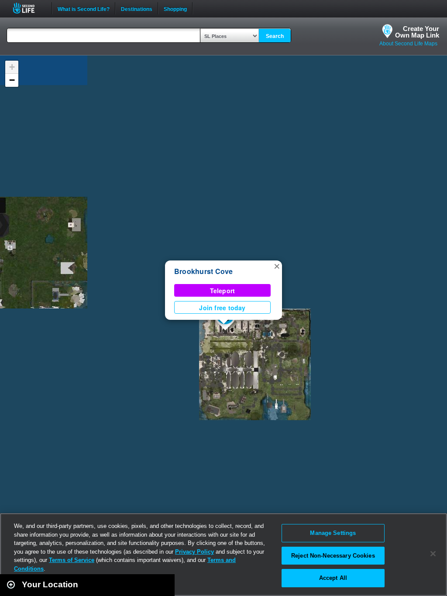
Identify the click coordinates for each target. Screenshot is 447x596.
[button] (277, 265)
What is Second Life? (84, 8)
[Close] (433, 553)
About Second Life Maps (408, 44)
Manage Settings (333, 533)
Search (275, 36)
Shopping (175, 8)
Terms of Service (71, 560)
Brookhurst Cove (203, 271)
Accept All (333, 578)
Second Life (28, 8)
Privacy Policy (194, 551)
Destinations (136, 8)
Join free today (222, 307)
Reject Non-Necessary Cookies (333, 555)
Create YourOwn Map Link (417, 32)
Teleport (222, 290)
